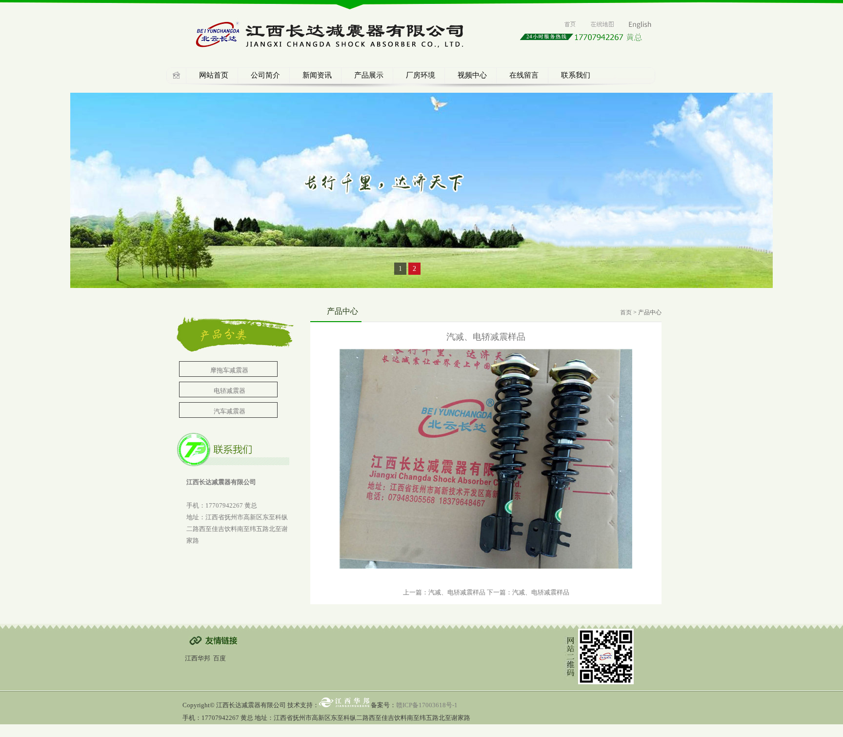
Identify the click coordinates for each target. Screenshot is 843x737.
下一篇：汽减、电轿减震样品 (528, 592)
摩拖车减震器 (229, 370)
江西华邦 (197, 658)
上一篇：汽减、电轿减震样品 (444, 592)
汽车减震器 (229, 411)
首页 (626, 312)
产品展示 (368, 75)
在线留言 (524, 75)
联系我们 (575, 75)
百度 (219, 658)
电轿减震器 (229, 390)
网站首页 (213, 75)
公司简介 (265, 75)
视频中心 (472, 75)
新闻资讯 (317, 75)
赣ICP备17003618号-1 (427, 705)
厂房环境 (420, 75)
